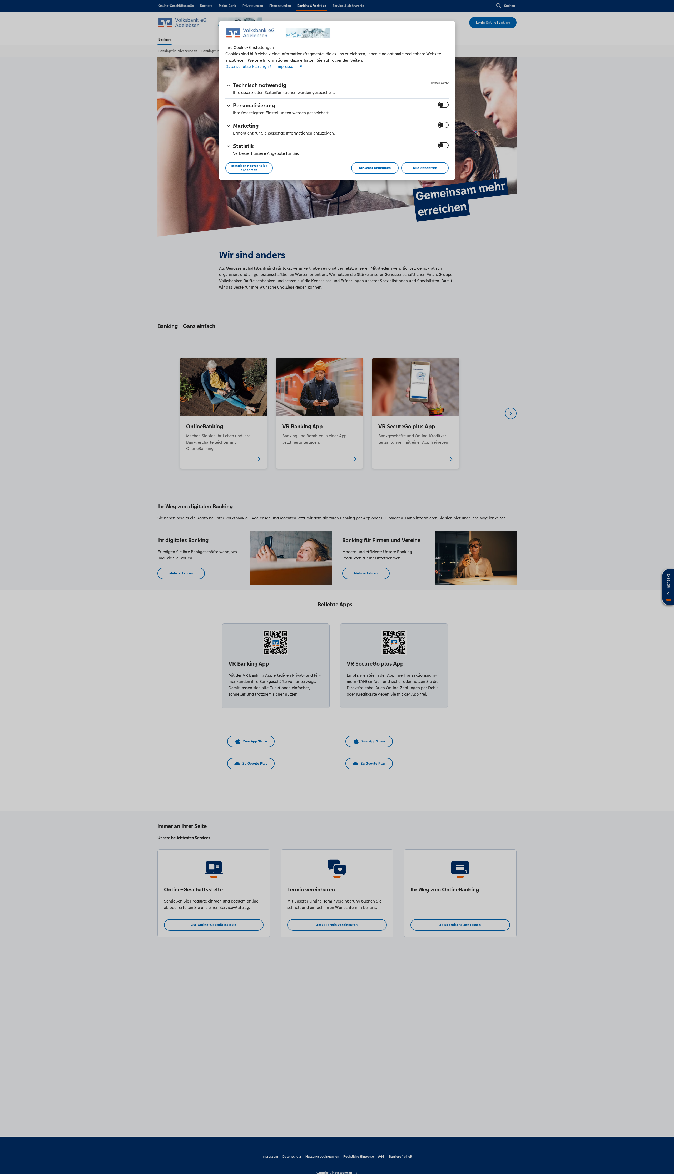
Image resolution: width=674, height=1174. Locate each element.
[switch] (443, 105)
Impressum (287, 66)
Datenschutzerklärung (246, 66)
